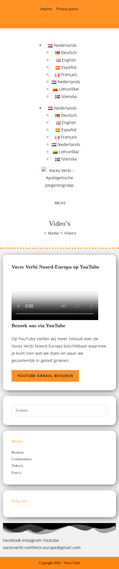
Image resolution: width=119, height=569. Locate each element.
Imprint (46, 8)
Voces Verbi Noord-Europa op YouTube (55, 267)
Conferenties (21, 459)
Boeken (18, 452)
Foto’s (16, 472)
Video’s (17, 465)
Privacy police (67, 8)
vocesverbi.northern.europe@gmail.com (42, 547)
